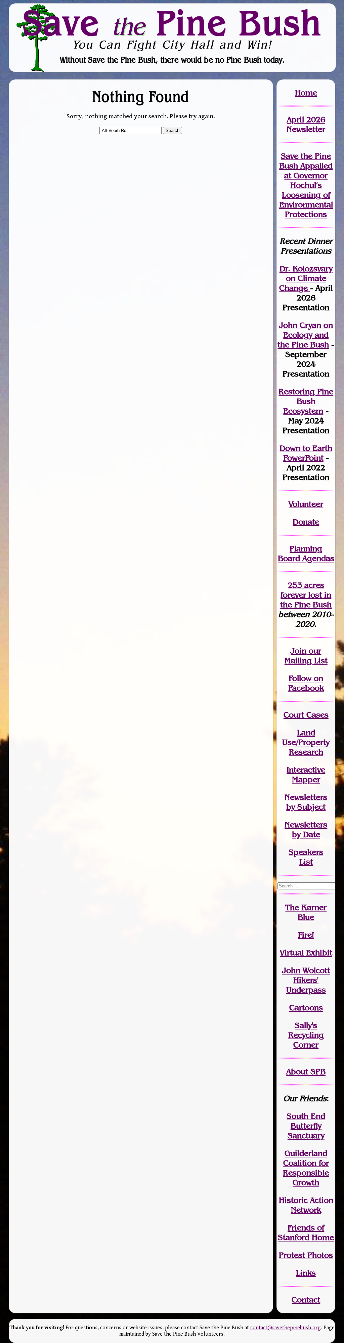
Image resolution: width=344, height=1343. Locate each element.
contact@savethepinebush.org (285, 1328)
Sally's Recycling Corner (306, 1035)
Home (306, 92)
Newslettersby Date (306, 829)
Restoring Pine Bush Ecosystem (305, 401)
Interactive (306, 770)
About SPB (306, 1071)
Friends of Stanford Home (306, 1232)
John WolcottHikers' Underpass (306, 980)
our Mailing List (306, 655)
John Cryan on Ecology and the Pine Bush (305, 334)
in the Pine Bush (306, 599)
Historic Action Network (306, 1205)
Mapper (306, 779)
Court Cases (306, 715)
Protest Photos (306, 1255)
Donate (306, 522)
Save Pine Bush (172, 22)
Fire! (306, 935)
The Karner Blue (306, 912)
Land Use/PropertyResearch (306, 742)
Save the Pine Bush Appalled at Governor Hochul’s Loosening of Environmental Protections (306, 185)
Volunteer (306, 504)
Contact (306, 1299)
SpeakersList (306, 857)
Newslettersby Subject (306, 802)
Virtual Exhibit (306, 952)
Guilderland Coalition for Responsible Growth (306, 1167)
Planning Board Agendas (306, 553)
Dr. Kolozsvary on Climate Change (306, 278)
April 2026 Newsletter (306, 124)
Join (298, 651)
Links (306, 1273)
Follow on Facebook (306, 683)
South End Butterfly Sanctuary (306, 1125)
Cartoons (306, 1007)
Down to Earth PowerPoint (306, 453)
